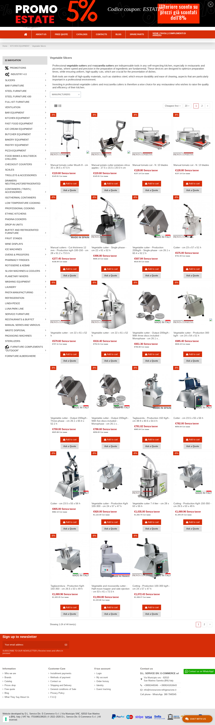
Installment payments (60, 673)
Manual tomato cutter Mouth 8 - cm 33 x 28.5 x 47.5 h (69, 166)
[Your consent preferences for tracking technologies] (6, 719)
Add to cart (71, 183)
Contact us (55, 681)
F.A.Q (53, 697)
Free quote (10, 689)
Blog (7, 693)
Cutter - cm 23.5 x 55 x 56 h (188, 418)
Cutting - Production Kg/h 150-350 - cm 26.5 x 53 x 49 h (192, 505)
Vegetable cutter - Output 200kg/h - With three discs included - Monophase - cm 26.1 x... (151, 335)
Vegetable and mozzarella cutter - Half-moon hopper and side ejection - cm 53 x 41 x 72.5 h (111, 588)
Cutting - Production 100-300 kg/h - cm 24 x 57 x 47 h (151, 587)
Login (99, 673)
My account (102, 677)
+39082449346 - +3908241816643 (160, 685)
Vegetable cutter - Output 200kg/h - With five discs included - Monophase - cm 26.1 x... (110, 421)
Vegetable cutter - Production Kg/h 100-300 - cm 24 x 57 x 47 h (110, 505)
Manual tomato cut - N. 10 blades (150, 165)
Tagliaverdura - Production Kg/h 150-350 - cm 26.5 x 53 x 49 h (67, 587)
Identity (100, 685)
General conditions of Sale (63, 689)
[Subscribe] (66, 645)
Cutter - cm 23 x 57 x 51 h (187, 247)
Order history (102, 681)
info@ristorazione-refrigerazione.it (160, 690)
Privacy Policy (57, 693)
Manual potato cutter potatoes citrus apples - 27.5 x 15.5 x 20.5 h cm (111, 166)
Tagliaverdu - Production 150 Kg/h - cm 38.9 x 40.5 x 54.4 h (151, 419)
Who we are (10, 673)
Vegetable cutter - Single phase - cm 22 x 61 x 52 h (109, 249)
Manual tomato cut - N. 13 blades (191, 165)
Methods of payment (60, 677)
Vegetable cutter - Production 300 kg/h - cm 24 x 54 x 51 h (191, 334)
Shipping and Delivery (61, 685)
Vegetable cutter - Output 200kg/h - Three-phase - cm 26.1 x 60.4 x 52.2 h (69, 421)
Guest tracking (103, 689)
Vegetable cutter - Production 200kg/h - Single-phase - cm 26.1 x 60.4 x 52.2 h (151, 250)
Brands (8, 677)
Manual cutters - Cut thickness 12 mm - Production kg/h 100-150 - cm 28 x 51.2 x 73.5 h (69, 250)
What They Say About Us (17, 697)
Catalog (8, 681)
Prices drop (10, 685)
